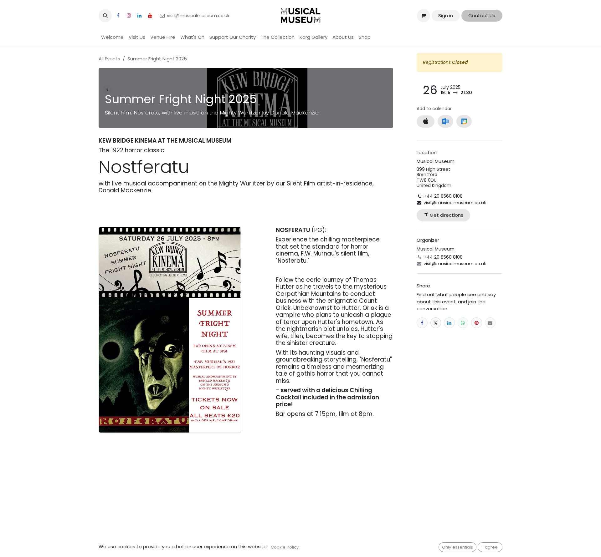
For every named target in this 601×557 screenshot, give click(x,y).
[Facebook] (118, 15)
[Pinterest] (476, 322)
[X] (435, 322)
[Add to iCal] (425, 121)
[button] (105, 15)
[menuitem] (112, 37)
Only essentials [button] (457, 547)
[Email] (490, 322)
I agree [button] (490, 547)
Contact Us (481, 15)
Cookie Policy (285, 547)
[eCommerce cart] (423, 15)
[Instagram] (128, 15)
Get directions (446, 215)
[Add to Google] (464, 121)
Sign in (445, 15)
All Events (109, 58)
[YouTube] (150, 15)
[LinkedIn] (139, 15)
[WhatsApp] (463, 322)
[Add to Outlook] (445, 121)
